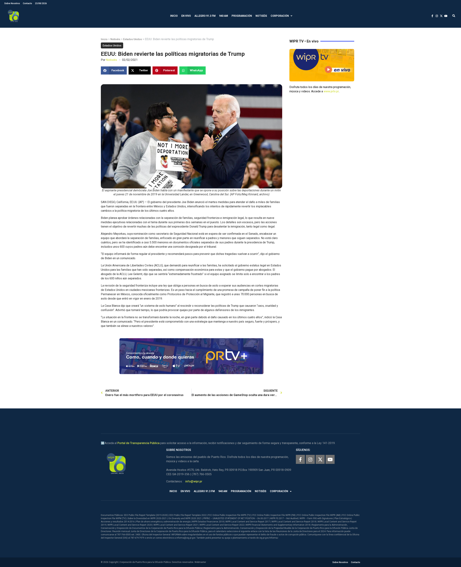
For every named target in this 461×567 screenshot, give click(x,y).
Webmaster (200, 562)
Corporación (280, 15)
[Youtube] (330, 459)
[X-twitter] (320, 459)
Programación (242, 15)
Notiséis (261, 15)
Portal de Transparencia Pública (138, 443)
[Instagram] (310, 459)
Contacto (27, 3)
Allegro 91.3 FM (205, 15)
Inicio (174, 15)
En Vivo (186, 15)
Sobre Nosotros (12, 3)
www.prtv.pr (331, 91)
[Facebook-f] (300, 459)
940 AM (223, 15)
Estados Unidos (132, 39)
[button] (454, 16)
